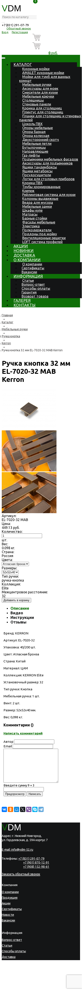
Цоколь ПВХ (32, 124)
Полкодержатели (36, 230)
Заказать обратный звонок (21, 874)
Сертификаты (33, 268)
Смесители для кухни (40, 92)
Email (7, 746)
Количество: (12, 531)
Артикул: (9, 516)
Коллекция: (11, 584)
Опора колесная (35, 136)
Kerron (6, 343)
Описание (19, 608)
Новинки (24, 250)
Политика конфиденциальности (22, 984)
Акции (21, 246)
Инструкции (22, 617)
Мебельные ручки (36, 85)
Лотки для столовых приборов (48, 179)
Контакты (25, 305)
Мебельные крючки (38, 96)
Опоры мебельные (37, 128)
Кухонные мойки (36, 69)
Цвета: (7, 560)
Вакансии (29, 272)
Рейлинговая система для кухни (48, 195)
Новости (8, 914)
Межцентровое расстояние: (25, 592)
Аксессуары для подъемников (47, 163)
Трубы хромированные (41, 187)
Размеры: (9, 568)
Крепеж (28, 191)
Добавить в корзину (16, 600)
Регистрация (20, 32)
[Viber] (28, 809)
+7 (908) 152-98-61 (36, 866)
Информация (28, 276)
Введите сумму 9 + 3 (18, 785)
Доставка (24, 255)
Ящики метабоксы (37, 171)
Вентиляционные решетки (44, 238)
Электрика (31, 226)
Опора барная (34, 132)
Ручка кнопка (11, 336)
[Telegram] (41, 809)
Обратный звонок (19, 28)
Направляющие (35, 151)
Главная (7, 315)
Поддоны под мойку (39, 234)
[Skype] (35, 809)
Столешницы (33, 100)
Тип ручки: (10, 576)
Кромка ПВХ (32, 183)
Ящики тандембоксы (39, 167)
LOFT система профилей (42, 242)
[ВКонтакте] (4, 809)
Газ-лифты (31, 155)
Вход (5, 32)
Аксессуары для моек (40, 88)
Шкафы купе (32, 210)
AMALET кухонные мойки (43, 73)
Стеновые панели (36, 104)
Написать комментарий (23, 733)
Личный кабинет (13, 974)
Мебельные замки (37, 206)
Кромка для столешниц (42, 108)
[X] (22, 809)
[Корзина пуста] (53, 38)
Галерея (22, 300)
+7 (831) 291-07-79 (15, 25)
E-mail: (17, 849)
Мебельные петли (36, 143)
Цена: (6, 524)
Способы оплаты (36, 288)
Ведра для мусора (37, 202)
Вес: (5, 544)
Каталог (23, 64)
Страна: (8, 552)
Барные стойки (34, 218)
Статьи (28, 280)
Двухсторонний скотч (40, 140)
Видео (16, 613)
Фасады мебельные (38, 222)
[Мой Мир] (16, 809)
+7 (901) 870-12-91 (36, 862)
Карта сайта (27, 986)
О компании (27, 260)
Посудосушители (36, 175)
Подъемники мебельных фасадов (50, 159)
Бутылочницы (34, 147)
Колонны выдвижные (40, 199)
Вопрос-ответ (33, 284)
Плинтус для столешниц (42, 112)
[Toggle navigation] (3, 58)
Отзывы (18, 622)
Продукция (9, 897)
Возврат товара (35, 296)
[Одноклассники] (10, 809)
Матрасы (30, 214)
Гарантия (29, 292)
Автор (8, 741)
